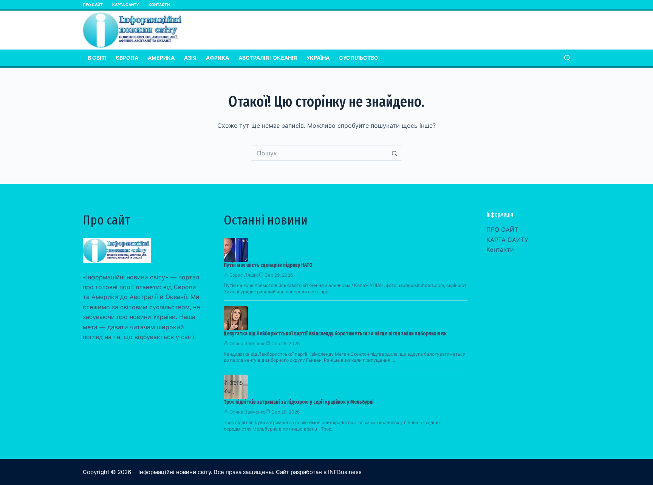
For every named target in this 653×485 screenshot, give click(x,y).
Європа (127, 57)
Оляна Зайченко (247, 343)
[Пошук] (567, 58)
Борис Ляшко (244, 275)
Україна (318, 57)
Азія (190, 57)
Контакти (159, 4)
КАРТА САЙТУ (125, 4)
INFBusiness (345, 472)
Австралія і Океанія (267, 57)
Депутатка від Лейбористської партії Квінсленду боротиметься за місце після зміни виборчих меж (335, 333)
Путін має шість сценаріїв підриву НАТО (268, 265)
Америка (161, 57)
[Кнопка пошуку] (394, 153)
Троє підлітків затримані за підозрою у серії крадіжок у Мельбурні (299, 402)
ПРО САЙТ (93, 4)
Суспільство (358, 57)
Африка (217, 57)
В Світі (97, 57)
